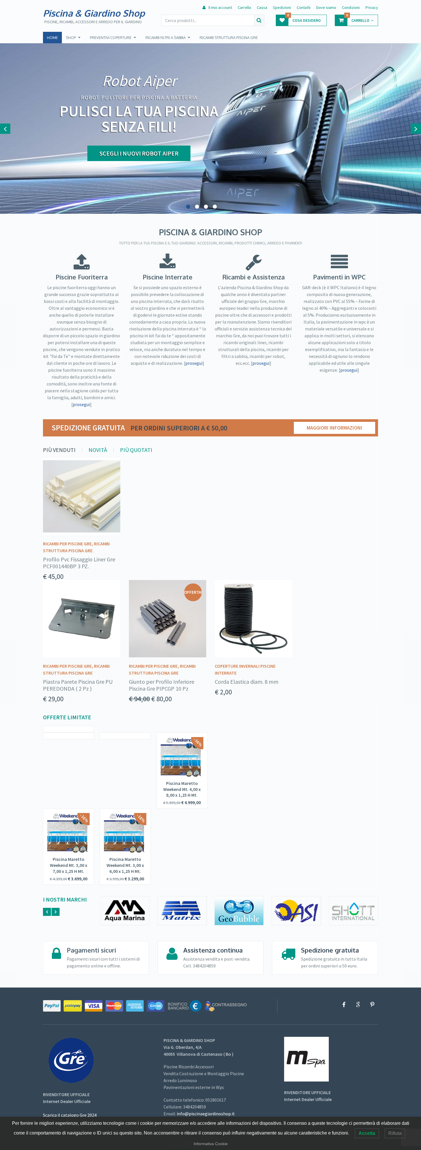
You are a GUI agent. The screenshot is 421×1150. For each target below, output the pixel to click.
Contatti (303, 7)
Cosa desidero (304, 19)
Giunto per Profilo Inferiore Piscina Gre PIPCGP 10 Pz (161, 685)
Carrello (244, 7)
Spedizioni (282, 7)
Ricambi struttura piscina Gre (229, 37)
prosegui (81, 404)
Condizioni (351, 7)
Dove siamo (326, 7)
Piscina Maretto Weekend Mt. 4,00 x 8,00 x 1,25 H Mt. (182, 789)
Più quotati (136, 450)
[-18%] (124, 851)
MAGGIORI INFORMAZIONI (334, 427)
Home (52, 37)
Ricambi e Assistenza (253, 277)
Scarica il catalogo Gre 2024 (70, 1115)
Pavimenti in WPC (339, 277)
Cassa (262, 7)
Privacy (371, 7)
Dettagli (79, 498)
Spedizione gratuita (330, 950)
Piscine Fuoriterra (82, 277)
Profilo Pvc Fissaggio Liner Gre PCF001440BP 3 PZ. (79, 563)
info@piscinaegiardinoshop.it (206, 1113)
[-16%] (181, 775)
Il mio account (220, 7)
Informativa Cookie (211, 1143)
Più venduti (59, 450)
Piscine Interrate (167, 277)
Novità (97, 450)
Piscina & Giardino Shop (94, 13)
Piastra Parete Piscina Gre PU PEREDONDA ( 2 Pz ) (78, 685)
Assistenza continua (213, 950)
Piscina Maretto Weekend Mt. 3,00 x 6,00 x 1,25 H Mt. (125, 865)
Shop (71, 37)
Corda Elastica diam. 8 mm (246, 681)
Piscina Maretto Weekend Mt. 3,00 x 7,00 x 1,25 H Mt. (68, 865)
